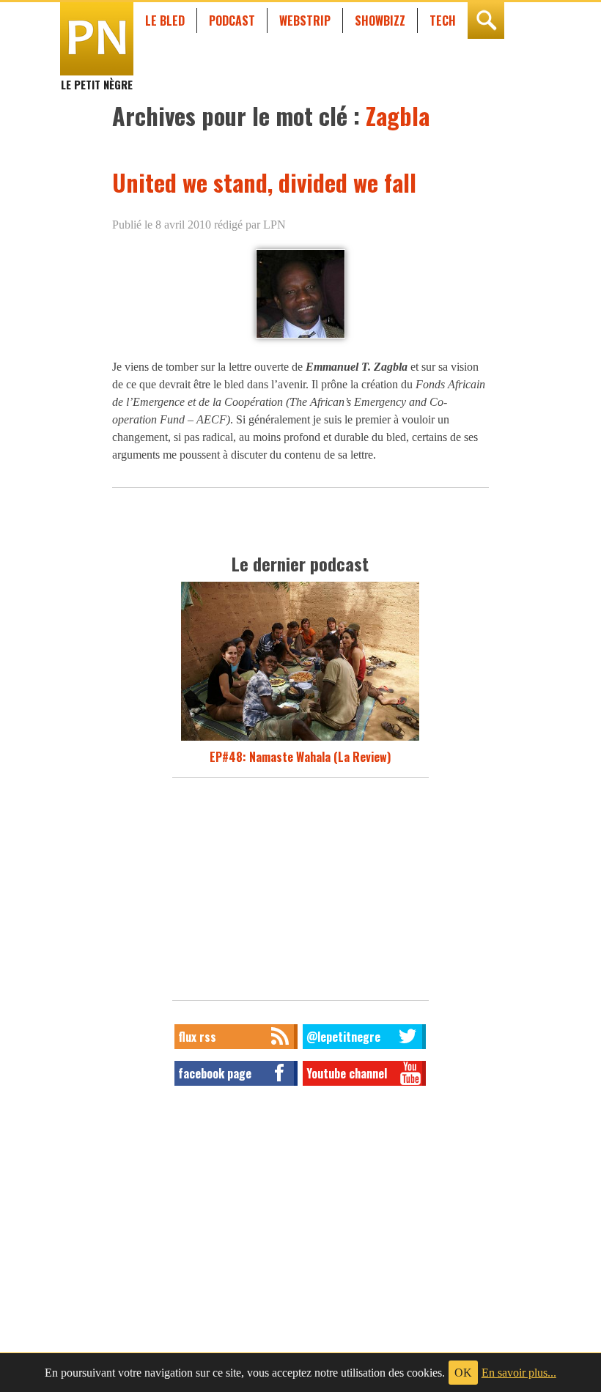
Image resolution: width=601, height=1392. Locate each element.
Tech (442, 20)
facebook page (214, 1073)
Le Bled (165, 20)
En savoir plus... (519, 1372)
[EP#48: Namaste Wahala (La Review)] (300, 739)
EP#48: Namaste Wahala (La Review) (300, 757)
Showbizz (380, 20)
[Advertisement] (300, 893)
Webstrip (305, 20)
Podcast (232, 20)
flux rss (197, 1036)
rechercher (486, 20)
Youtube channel (346, 1073)
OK (463, 1372)
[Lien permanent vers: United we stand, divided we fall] (300, 337)
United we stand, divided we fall (264, 182)
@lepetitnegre (343, 1036)
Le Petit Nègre (97, 77)
